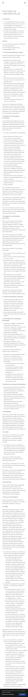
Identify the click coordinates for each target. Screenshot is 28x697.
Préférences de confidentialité (8, 694)
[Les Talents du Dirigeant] (3, 3)
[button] (25, 2)
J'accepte (22, 694)
